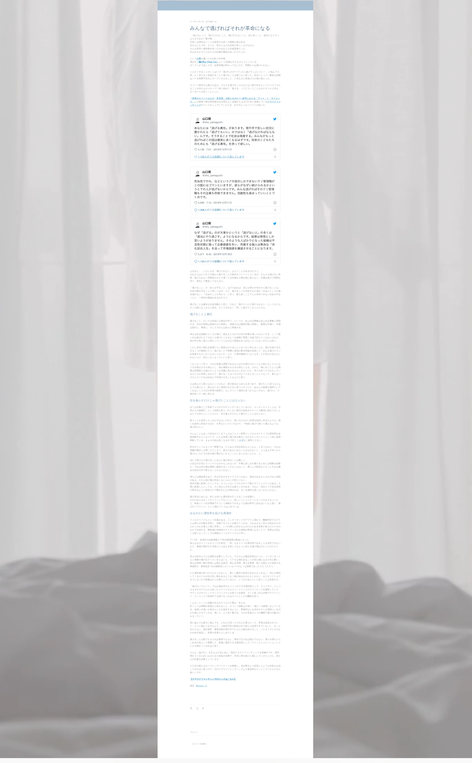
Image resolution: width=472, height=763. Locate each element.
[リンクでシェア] (203, 708)
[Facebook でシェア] (191, 708)
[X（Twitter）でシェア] (197, 708)
